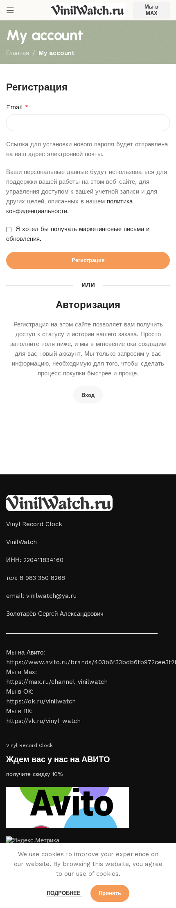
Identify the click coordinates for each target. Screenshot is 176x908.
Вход (88, 395)
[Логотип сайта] (88, 9)
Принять (110, 893)
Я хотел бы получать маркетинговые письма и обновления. (77, 233)
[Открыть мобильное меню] (10, 10)
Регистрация (88, 260)
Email (17, 107)
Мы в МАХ (151, 10)
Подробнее (64, 893)
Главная (17, 53)
